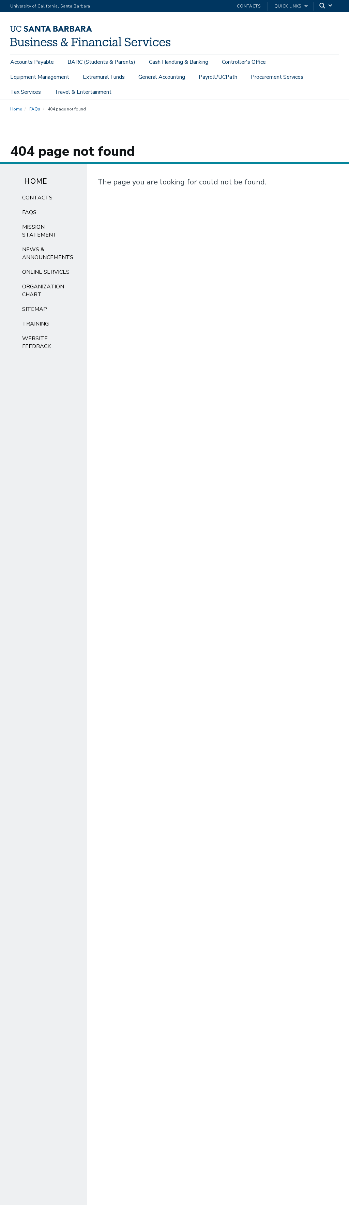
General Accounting (161, 77)
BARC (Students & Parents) (101, 62)
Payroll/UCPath (218, 77)
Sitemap (34, 309)
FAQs (34, 109)
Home (16, 109)
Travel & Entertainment (83, 92)
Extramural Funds (104, 77)
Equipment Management (39, 77)
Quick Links (287, 6)
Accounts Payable (32, 62)
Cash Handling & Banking (178, 62)
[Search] (326, 6)
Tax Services (25, 92)
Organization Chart (43, 290)
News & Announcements (47, 253)
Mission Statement (39, 231)
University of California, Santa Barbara (50, 6)
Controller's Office (244, 62)
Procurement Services (277, 77)
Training (35, 324)
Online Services (46, 272)
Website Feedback (36, 342)
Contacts (248, 6)
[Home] (93, 44)
